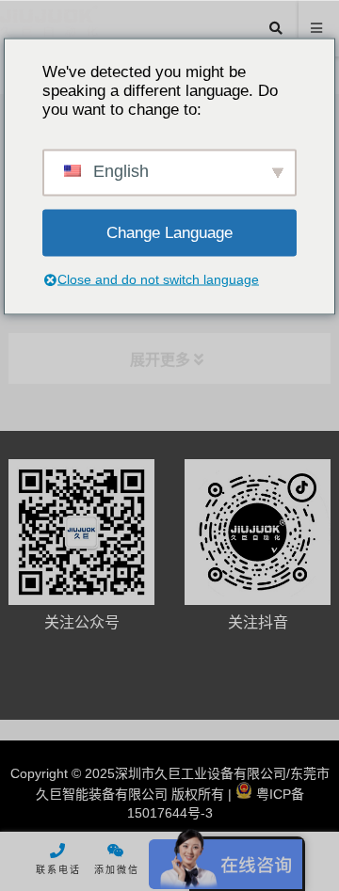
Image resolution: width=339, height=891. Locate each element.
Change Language (169, 232)
